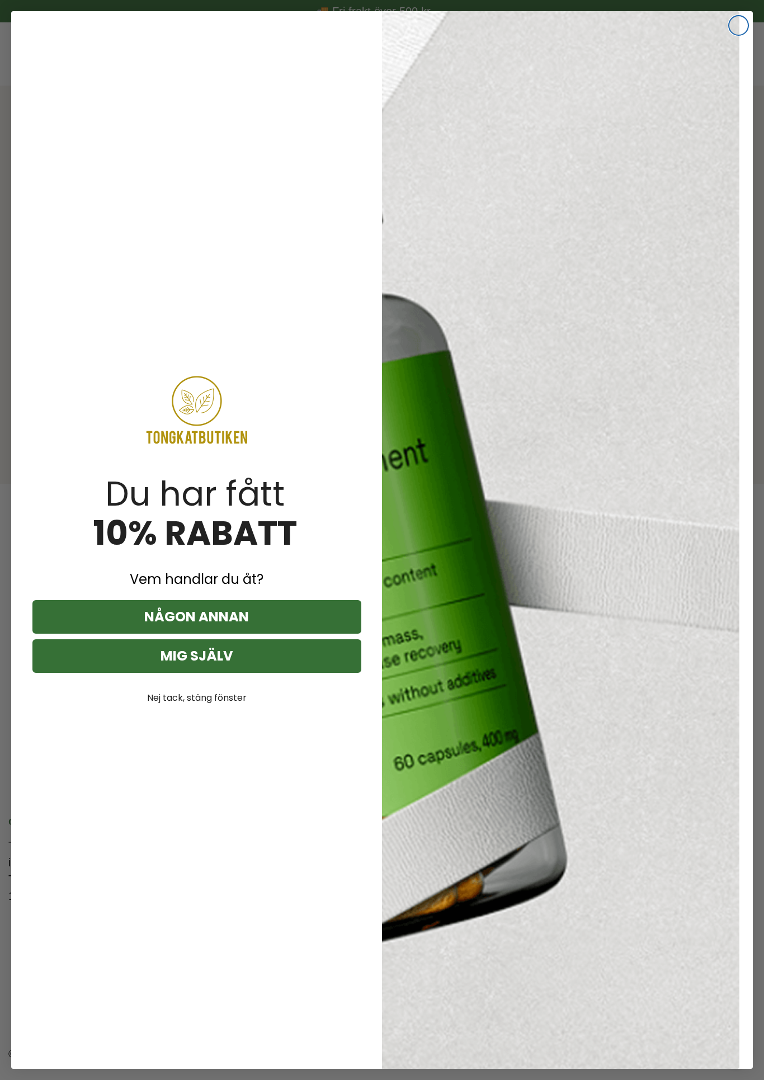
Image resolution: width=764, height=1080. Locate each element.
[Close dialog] (738, 25)
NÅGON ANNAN (196, 616)
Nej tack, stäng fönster (197, 697)
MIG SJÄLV (197, 656)
